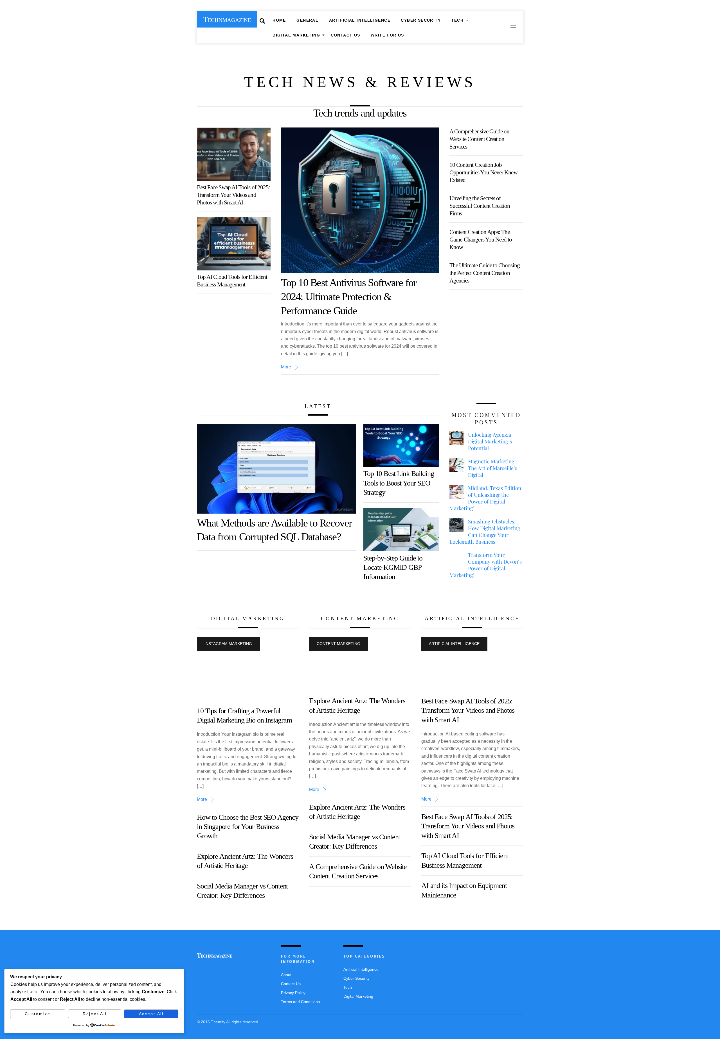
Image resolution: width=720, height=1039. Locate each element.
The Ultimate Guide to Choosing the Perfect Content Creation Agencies (484, 273)
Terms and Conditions (300, 1001)
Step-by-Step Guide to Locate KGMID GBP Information (392, 567)
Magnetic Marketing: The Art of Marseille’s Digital (492, 468)
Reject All (95, 1013)
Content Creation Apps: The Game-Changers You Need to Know (480, 239)
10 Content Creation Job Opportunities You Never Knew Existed (483, 172)
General (307, 20)
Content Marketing (338, 643)
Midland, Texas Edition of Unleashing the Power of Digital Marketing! (485, 498)
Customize (38, 1013)
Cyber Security (421, 20)
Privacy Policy (293, 992)
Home (279, 20)
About (286, 974)
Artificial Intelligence (359, 20)
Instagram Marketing (228, 643)
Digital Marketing (296, 35)
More (286, 366)
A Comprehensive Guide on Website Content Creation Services (479, 139)
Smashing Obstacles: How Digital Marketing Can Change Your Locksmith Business (484, 531)
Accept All (151, 1013)
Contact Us (345, 35)
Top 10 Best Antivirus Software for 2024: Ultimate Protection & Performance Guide (348, 296)
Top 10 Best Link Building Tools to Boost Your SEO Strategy (398, 483)
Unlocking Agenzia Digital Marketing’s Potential (490, 441)
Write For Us (387, 35)
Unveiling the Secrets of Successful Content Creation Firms (479, 206)
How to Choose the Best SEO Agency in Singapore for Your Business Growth (247, 826)
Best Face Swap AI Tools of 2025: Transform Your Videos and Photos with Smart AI (233, 195)
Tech (457, 20)
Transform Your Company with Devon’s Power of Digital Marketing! (485, 565)
